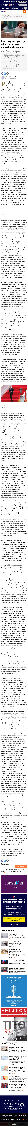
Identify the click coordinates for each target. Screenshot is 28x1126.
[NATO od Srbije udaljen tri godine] (4, 1048)
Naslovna (4, 15)
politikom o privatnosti (8, 873)
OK (14, 1123)
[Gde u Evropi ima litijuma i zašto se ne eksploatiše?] (4, 1068)
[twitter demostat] (9, 1)
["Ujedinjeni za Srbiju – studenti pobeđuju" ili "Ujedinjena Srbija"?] (4, 951)
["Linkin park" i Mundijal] (4, 962)
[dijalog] (14, 991)
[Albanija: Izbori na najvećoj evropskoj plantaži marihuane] (4, 1078)
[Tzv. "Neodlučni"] (4, 935)
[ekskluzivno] (14, 910)
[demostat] (11, 5)
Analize (16, 8)
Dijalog (21, 8)
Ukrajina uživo (22, 4)
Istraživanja (9, 8)
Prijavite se (22, 1)
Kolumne (10, 15)
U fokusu (3, 8)
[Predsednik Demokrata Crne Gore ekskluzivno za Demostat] (4, 1085)
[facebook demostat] (5, 1)
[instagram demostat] (12, 1)
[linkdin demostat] (16, 1)
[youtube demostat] (7, 1)
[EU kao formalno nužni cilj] (4, 969)
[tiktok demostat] (14, 1)
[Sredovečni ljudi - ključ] (4, 943)
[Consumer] (14, 884)
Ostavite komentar (20, 866)
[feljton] (14, 1024)
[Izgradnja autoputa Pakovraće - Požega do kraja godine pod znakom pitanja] (4, 1058)
